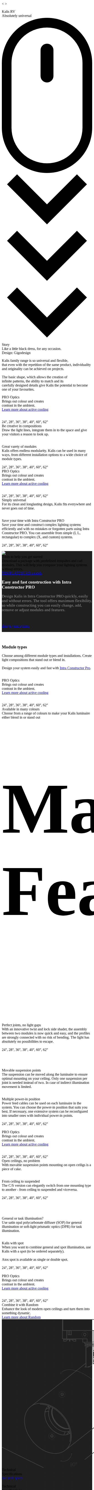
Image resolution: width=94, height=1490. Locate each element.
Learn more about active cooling (25, 409)
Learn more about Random (21, 1317)
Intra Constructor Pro (75, 668)
